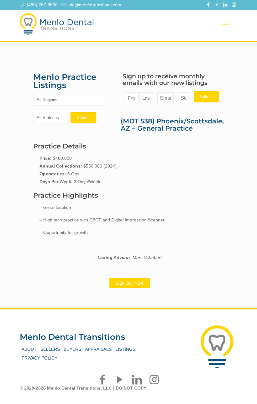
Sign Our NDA (130, 283)
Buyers (72, 349)
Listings (125, 349)
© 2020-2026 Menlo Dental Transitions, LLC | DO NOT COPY (83, 388)
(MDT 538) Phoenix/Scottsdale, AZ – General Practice (172, 124)
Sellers (50, 349)
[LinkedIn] (225, 4)
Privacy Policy (39, 357)
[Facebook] (208, 4)
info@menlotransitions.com (94, 4)
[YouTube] (217, 4)
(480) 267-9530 (42, 4)
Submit (206, 96)
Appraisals (98, 349)
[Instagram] (234, 4)
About (29, 349)
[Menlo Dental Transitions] (56, 22)
